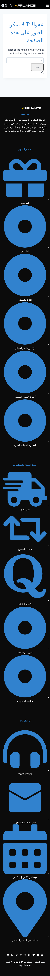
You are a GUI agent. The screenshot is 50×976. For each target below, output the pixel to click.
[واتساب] (12, 955)
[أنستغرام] (29, 955)
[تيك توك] (16, 955)
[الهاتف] (25, 955)
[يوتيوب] (8, 955)
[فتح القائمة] (47, 5)
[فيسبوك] (38, 955)
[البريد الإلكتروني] (42, 955)
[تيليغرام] (21, 955)
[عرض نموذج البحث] (10, 5)
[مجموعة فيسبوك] (33, 955)
